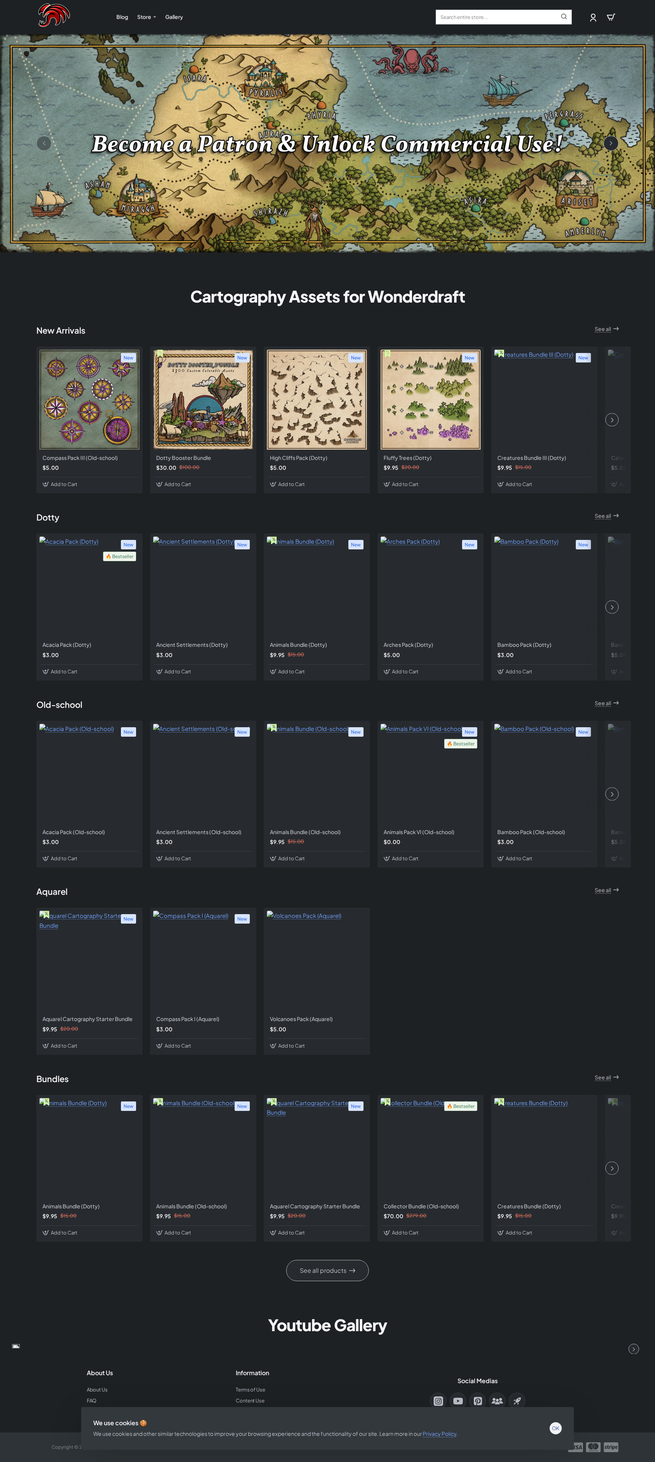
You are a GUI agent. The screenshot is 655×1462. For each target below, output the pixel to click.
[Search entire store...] (564, 17)
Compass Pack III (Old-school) (80, 457)
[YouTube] (458, 1401)
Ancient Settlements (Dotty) (192, 644)
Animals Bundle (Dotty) (298, 644)
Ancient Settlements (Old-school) (198, 831)
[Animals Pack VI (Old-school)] (431, 774)
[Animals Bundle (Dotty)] (317, 586)
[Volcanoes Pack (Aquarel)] (317, 961)
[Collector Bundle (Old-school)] (431, 1148)
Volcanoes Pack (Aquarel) (301, 1018)
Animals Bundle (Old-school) (305, 831)
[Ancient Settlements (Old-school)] (203, 774)
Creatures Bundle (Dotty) (529, 1206)
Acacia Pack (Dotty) (66, 644)
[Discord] (497, 1401)
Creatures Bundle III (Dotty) (531, 457)
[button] (60, 484)
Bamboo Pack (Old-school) (531, 831)
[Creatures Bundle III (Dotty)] (544, 400)
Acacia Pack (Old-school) (73, 831)
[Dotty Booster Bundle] (203, 400)
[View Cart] (611, 17)
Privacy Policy (439, 1433)
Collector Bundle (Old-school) (421, 1206)
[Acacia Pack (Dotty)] (89, 586)
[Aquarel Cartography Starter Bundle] (89, 961)
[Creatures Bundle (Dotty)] (544, 1148)
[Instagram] (438, 1401)
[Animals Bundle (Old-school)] (317, 774)
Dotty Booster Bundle (183, 457)
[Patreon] (517, 1401)
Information (252, 1373)
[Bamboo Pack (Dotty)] (544, 586)
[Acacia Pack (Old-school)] (89, 774)
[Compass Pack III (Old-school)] (89, 400)
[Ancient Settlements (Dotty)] (203, 586)
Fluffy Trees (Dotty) (408, 457)
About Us (100, 1373)
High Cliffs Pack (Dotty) (299, 457)
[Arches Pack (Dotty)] (431, 586)
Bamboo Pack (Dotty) (524, 644)
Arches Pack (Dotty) (408, 644)
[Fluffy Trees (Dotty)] (431, 400)
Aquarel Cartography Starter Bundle (87, 1018)
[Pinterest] (477, 1401)
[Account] (594, 17)
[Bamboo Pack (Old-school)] (544, 774)
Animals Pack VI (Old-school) (419, 831)
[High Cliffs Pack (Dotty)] (317, 400)
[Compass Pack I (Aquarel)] (203, 961)
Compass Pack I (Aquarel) (187, 1018)
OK (555, 1428)
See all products (323, 1270)
